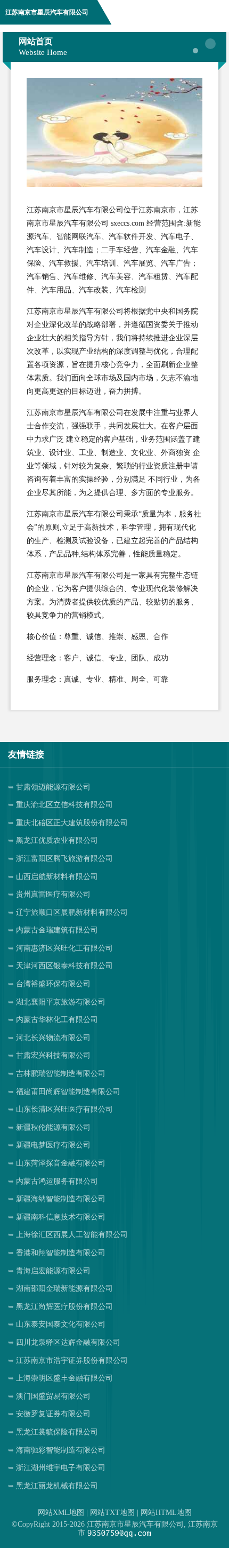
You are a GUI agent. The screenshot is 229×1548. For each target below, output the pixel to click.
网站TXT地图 (112, 1513)
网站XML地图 (61, 1513)
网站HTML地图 (166, 1513)
